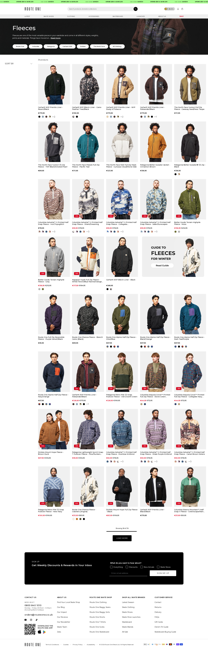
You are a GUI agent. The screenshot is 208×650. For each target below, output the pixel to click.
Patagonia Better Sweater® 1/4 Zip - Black (190, 166)
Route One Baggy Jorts (100, 612)
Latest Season (128, 602)
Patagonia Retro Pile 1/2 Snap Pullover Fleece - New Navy (51, 511)
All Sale (125, 632)
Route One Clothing (98, 602)
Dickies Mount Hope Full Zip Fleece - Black (121, 511)
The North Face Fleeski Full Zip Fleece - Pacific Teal (86, 166)
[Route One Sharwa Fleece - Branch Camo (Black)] (88, 314)
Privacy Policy (78, 644)
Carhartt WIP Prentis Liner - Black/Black (152, 511)
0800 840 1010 (33, 605)
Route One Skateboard (99, 632)
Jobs (59, 632)
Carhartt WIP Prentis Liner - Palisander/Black (152, 108)
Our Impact (62, 612)
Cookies (65, 644)
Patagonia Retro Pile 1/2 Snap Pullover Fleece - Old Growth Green (121, 396)
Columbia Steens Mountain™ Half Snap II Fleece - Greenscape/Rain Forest (189, 511)
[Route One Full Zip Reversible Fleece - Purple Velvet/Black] (54, 314)
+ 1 (156, 117)
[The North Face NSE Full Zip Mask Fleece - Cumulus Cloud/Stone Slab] (122, 141)
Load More (122, 538)
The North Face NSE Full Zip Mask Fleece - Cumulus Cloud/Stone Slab (121, 166)
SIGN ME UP (163, 573)
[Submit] (136, 9)
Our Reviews (62, 617)
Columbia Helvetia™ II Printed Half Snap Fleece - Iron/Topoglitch (53, 223)
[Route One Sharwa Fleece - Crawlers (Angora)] (88, 486)
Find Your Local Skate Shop (68, 602)
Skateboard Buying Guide (165, 632)
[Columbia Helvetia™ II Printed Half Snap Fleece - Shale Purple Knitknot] (156, 429)
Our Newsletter (63, 622)
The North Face (99, 46)
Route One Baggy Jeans (100, 607)
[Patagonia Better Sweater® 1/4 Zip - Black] (190, 141)
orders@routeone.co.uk (39, 615)
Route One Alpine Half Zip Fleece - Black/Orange (155, 338)
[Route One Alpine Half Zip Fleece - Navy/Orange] (54, 371)
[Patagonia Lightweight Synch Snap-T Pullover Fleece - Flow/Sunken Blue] (88, 429)
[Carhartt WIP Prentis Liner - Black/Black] (156, 486)
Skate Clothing (128, 607)
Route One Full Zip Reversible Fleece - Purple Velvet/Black (51, 338)
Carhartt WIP (67, 46)
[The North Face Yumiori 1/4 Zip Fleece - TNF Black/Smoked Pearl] (54, 141)
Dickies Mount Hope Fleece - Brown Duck (51, 453)
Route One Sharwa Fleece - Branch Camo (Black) (87, 338)
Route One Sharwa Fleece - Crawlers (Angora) (84, 511)
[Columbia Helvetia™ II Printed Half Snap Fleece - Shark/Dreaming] (88, 199)
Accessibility (91, 644)
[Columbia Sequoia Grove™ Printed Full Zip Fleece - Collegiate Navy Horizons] (190, 371)
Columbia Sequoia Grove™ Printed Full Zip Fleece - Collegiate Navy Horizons (189, 396)
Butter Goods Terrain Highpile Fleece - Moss (187, 223)
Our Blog (61, 607)
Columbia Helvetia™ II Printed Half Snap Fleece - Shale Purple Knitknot (156, 453)
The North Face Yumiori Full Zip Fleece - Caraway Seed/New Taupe (189, 108)
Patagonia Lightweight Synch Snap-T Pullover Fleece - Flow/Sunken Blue (88, 453)
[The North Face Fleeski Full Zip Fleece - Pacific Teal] (88, 141)
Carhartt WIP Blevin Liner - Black (120, 280)
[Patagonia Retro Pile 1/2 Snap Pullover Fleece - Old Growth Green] (122, 371)
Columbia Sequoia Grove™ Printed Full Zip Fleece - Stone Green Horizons (155, 396)
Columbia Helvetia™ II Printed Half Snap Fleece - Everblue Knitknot (121, 453)
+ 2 (53, 117)
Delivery (158, 612)
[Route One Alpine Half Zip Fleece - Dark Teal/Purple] (190, 314)
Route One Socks (97, 627)
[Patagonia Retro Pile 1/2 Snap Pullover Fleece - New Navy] (54, 486)
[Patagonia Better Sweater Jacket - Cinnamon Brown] (156, 141)
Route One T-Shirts (98, 622)
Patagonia (51, 46)
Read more (55, 38)
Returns (158, 607)
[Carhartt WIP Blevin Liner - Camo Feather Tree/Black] (88, 84)
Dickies (82, 46)
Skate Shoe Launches (131, 617)
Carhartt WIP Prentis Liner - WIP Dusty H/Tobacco (120, 108)
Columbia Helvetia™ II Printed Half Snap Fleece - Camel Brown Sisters (189, 453)
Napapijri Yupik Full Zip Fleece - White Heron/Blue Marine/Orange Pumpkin (87, 281)
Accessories (94, 16)
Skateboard (118, 16)
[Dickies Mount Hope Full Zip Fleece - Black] (122, 486)
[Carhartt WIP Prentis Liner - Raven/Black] (54, 84)
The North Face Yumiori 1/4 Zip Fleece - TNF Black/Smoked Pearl (52, 166)
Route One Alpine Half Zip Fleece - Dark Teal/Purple (189, 338)
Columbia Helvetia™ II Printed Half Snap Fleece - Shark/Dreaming (87, 223)
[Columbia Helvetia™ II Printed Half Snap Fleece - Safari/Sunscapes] (156, 199)
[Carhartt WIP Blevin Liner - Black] (122, 256)
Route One (20, 46)
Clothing (71, 16)
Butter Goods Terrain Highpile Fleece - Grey (51, 281)
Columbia (35, 46)
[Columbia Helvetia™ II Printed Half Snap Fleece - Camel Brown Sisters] (190, 429)
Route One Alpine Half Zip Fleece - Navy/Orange (53, 396)
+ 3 (53, 231)
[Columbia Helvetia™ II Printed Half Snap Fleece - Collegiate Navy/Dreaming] (122, 199)
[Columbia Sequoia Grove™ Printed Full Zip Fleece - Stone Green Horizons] (156, 371)
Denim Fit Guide (161, 627)
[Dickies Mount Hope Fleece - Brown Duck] (54, 429)
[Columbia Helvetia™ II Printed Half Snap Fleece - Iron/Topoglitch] (54, 199)
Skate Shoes (49, 16)
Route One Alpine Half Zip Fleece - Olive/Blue (121, 338)
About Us (162, 16)
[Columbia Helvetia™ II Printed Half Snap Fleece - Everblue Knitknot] (122, 429)
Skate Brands (127, 627)
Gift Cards (159, 622)
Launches (141, 16)
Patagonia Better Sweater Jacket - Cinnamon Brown (155, 166)
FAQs (157, 617)
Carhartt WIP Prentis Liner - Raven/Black (50, 108)
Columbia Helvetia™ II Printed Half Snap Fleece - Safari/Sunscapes (155, 223)
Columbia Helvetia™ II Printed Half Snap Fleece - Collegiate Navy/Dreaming (121, 223)
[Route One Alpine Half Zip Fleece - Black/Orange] (156, 314)
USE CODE (36, 2)
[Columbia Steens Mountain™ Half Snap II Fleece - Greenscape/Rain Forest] (190, 486)
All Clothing (117, 46)
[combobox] (102, 9)
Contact (158, 602)
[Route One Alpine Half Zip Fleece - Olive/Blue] (122, 314)
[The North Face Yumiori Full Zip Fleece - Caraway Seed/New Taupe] (190, 84)
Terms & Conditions (52, 644)
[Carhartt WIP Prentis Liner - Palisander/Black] (156, 84)
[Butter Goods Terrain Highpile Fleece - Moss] (190, 199)
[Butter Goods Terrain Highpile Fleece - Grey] (54, 256)
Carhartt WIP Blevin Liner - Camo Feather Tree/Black (86, 108)
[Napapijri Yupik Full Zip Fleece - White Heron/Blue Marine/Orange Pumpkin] (88, 256)
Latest (27, 16)
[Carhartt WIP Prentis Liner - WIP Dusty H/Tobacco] (122, 84)
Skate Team (62, 627)
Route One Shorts (97, 617)
